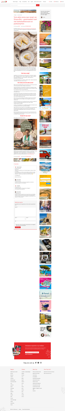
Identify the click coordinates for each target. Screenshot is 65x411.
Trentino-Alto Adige (13, 399)
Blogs (20, 1)
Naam (16, 217)
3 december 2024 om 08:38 (18, 168)
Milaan (23, 378)
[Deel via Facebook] (26, 26)
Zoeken (51, 1)
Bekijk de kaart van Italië (14, 371)
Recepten (44, 1)
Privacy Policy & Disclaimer (26, 409)
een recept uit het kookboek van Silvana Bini (28, 28)
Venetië (23, 394)
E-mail (27, 217)
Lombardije (12, 388)
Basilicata (12, 375)
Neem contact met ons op (47, 373)
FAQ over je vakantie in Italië (37, 371)
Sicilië (11, 396)
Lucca (22, 376)
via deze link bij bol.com (30, 153)
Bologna (23, 373)
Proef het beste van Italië (36, 386)
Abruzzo (12, 373)
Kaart (29, 1)
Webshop (57, 1)
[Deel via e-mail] (27, 26)
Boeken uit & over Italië (36, 373)
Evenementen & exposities (36, 378)
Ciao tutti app (35, 375)
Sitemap (20, 409)
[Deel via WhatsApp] (28, 26)
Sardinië (12, 394)
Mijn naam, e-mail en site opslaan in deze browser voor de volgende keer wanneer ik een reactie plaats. (25, 225)
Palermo (23, 381)
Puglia (11, 393)
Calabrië (12, 376)
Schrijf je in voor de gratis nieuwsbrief (32, 352)
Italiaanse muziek (35, 381)
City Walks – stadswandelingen (26, 371)
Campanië (12, 378)
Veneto (12, 404)
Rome (22, 388)
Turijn (22, 393)
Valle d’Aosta (12, 403)
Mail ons (62, 1)
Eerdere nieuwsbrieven (28, 354)
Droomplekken (24, 1)
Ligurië (11, 386)
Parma (23, 383)
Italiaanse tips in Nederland (37, 383)
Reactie (16, 207)
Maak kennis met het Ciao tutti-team (49, 371)
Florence (23, 375)
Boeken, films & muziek (37, 1)
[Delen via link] (30, 26)
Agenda (32, 1)
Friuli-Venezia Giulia (13, 381)
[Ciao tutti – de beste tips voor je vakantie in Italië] (4, 2)
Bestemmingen (15, 1)
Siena (22, 391)
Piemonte (12, 391)
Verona (23, 396)
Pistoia (23, 386)
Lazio (11, 383)
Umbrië (12, 401)
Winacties (34, 390)
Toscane (12, 398)
